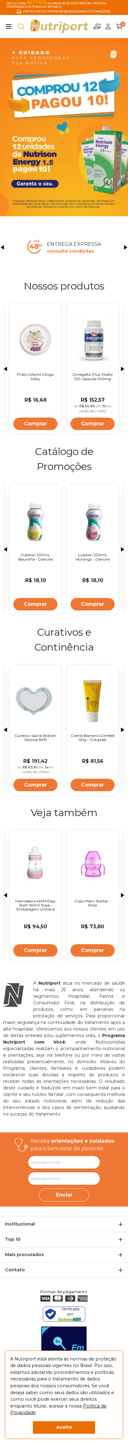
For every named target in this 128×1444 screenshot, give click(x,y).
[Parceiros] (97, 26)
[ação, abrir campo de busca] (21, 26)
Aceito (64, 1427)
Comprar (35, 424)
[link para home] (59, 26)
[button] (2, 247)
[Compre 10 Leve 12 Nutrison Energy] (64, 127)
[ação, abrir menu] (8, 26)
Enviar (64, 1195)
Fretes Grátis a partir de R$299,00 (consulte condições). (67, 11)
